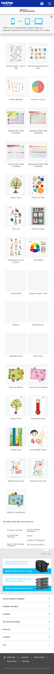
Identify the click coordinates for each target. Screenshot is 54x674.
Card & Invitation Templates (33, 530)
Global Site (11, 657)
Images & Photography (36, 540)
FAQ (4, 645)
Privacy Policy (39, 657)
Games (30, 536)
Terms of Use (12, 661)
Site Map (25, 661)
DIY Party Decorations (35, 545)
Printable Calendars (15, 530)
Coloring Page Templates (12, 536)
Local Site (24, 657)
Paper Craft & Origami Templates (15, 545)
